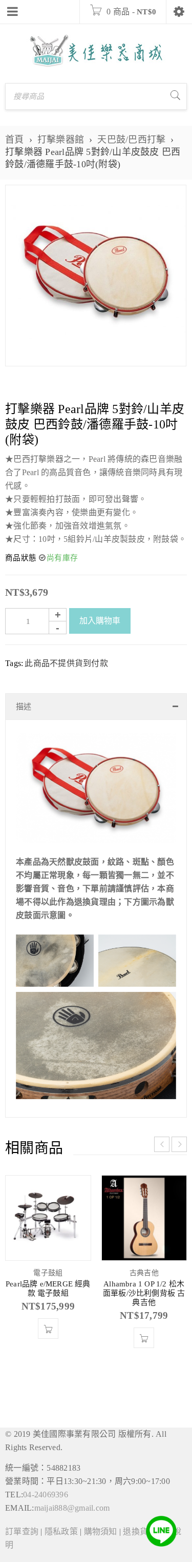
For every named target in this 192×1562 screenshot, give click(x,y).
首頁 (14, 139)
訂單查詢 (21, 1531)
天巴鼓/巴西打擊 (131, 139)
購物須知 (100, 1531)
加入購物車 (99, 620)
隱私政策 (61, 1531)
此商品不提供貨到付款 (66, 663)
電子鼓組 (47, 1273)
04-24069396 (45, 1494)
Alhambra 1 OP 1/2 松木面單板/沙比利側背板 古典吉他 (144, 1293)
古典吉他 (144, 1273)
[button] (48, 1328)
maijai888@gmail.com (72, 1508)
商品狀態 (20, 558)
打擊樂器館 (60, 139)
